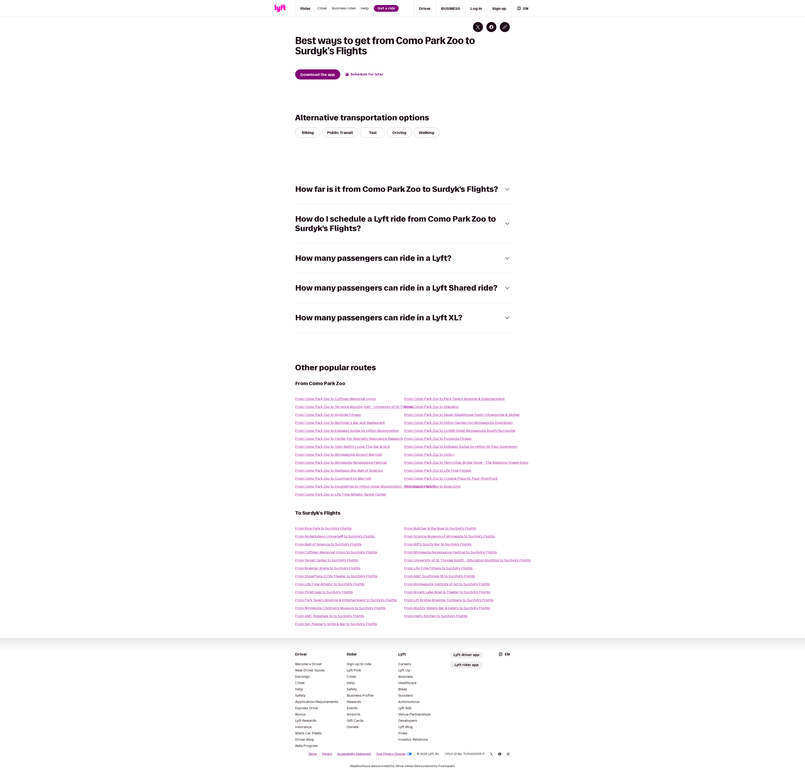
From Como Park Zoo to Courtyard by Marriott (333, 478)
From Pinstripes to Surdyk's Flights (324, 592)
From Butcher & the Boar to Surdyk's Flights (440, 528)
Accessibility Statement (354, 754)
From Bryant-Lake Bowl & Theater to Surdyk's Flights (447, 592)
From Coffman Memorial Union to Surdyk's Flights (336, 552)
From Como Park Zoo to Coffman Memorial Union (335, 398)
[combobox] (522, 8)
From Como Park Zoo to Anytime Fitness (328, 414)
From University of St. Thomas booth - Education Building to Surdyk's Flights (467, 560)
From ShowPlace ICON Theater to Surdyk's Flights (336, 576)
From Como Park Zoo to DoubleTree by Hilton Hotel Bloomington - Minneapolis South (365, 486)
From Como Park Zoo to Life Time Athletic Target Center (340, 494)
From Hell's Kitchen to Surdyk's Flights (435, 616)
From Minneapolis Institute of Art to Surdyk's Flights (447, 584)
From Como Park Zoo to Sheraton (431, 406)
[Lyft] (280, 8)
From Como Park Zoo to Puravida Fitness (437, 438)
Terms (312, 754)
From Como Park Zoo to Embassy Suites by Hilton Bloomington (347, 430)
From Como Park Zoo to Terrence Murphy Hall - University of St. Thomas (354, 406)
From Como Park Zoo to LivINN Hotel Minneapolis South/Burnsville (459, 430)
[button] (402, 189)
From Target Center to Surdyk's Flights (326, 560)
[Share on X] (478, 27)
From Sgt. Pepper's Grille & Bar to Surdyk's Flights (336, 624)
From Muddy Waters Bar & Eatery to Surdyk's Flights (447, 608)
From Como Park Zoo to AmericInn (432, 486)
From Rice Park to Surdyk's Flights (323, 528)
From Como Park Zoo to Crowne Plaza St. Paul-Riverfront (451, 478)
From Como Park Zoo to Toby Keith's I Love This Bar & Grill (342, 446)
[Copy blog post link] (505, 27)
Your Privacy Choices (390, 754)
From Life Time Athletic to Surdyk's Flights (329, 584)
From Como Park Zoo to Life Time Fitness (437, 470)
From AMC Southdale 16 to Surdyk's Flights (439, 576)
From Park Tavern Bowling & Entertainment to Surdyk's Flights (346, 600)
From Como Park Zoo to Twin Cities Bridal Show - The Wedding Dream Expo (466, 462)
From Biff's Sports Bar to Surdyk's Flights (437, 544)
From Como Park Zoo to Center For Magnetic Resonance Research (349, 438)
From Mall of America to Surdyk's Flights (328, 544)
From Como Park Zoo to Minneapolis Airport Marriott (338, 454)
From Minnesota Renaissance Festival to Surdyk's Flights (450, 552)
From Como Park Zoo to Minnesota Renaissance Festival (341, 462)
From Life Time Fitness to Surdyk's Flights (438, 568)
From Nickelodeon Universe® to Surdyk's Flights (335, 536)
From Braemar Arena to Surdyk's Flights (327, 568)
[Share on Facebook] (491, 27)
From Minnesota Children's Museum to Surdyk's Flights (340, 608)
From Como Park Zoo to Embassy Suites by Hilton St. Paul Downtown (460, 446)
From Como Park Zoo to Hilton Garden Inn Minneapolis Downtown (458, 422)
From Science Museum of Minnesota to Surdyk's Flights (449, 536)
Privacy (327, 754)
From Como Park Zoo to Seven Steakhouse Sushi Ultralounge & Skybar (462, 414)
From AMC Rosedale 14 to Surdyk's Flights (329, 616)
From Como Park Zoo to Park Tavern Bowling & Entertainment (454, 398)
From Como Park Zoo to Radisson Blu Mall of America (339, 470)
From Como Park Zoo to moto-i (429, 454)
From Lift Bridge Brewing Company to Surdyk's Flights (448, 600)
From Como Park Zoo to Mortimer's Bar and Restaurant (340, 422)
